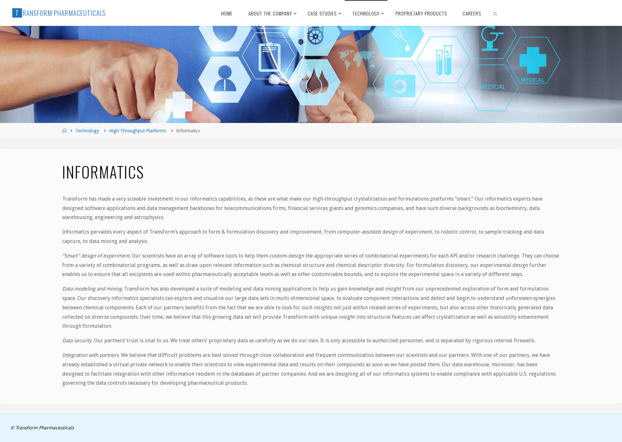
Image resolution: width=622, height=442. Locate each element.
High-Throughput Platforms (137, 130)
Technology (87, 130)
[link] (495, 13)
